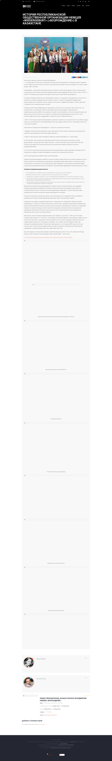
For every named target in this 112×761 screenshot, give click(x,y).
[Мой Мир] (75, 77)
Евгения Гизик (41, 679)
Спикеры (73, 5)
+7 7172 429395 (48, 712)
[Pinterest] (79, 77)
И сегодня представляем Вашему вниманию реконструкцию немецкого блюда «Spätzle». (48, 237)
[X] (74, 77)
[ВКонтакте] (72, 77)
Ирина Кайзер (41, 659)
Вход (83, 5)
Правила (63, 5)
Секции (68, 5)
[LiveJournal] (80, 77)
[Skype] (82, 77)
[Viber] (84, 77)
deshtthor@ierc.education (40, 1)
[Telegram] (87, 77)
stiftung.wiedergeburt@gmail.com (50, 715)
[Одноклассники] (77, 77)
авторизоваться (42, 724)
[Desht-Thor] (28, 6)
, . (66, 744)
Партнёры (78, 5)
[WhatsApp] (85, 77)
